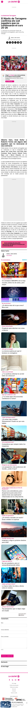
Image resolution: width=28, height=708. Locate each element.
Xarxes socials (14, 692)
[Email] (21, 42)
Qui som (14, 689)
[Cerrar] (26, 703)
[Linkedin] (13, 42)
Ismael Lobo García (15, 37)
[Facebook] (7, 42)
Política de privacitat (14, 685)
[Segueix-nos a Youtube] (18, 680)
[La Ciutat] (14, 2)
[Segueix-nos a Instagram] (15, 680)
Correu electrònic (5, 629)
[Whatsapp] (15, 42)
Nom (2, 622)
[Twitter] (10, 42)
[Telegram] (18, 42)
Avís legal (14, 683)
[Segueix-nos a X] (12, 680)
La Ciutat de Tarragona (8, 15)
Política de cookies (14, 687)
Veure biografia (9, 255)
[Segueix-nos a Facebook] (9, 680)
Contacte (14, 690)
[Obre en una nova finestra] (8, 699)
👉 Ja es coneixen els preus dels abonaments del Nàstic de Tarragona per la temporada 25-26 (14, 244)
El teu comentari (4, 636)
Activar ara (9, 81)
